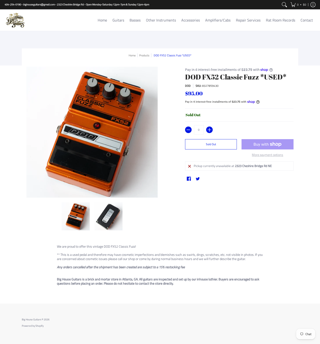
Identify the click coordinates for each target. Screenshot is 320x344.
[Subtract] (188, 130)
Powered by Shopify (33, 326)
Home (132, 55)
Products (144, 55)
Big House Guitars (31, 319)
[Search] (284, 4)
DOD (188, 85)
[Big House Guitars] (15, 20)
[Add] (209, 130)
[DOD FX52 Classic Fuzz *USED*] (76, 216)
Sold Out (211, 144)
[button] (298, 4)
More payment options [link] (267, 155)
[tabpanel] (160, 266)
